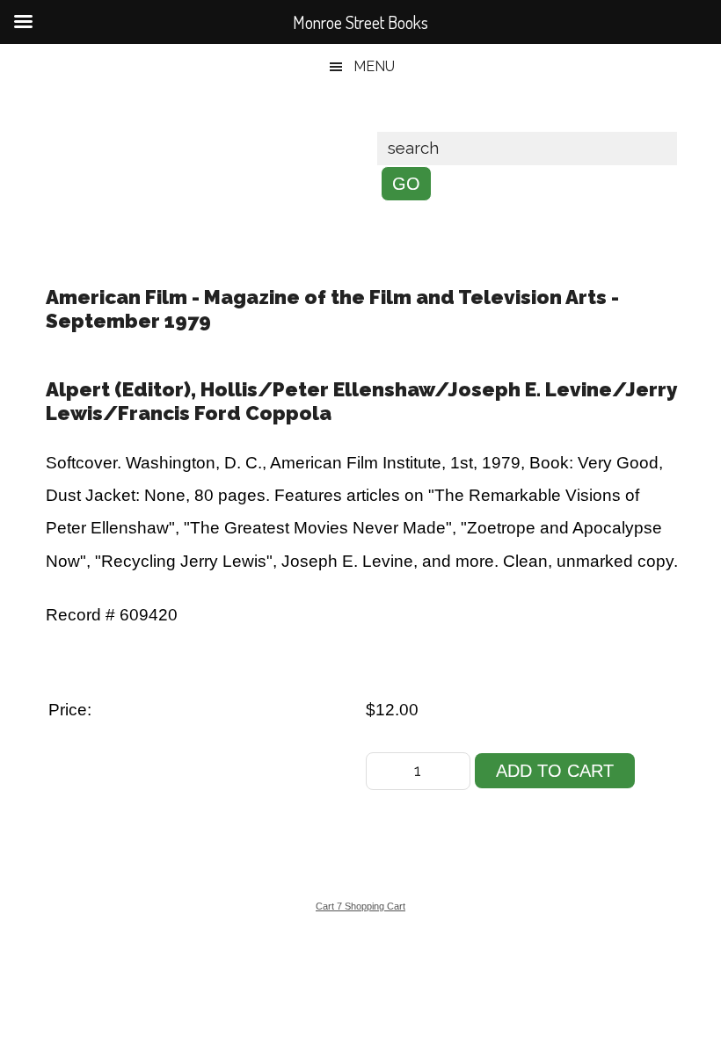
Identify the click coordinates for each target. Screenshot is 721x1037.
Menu (374, 66)
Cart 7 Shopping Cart (360, 906)
